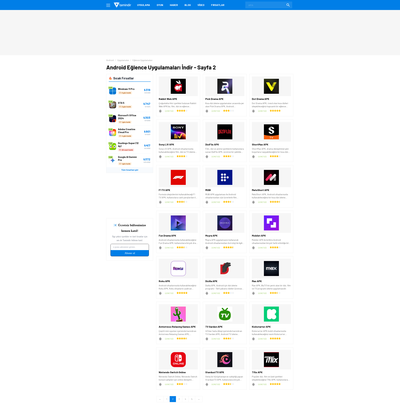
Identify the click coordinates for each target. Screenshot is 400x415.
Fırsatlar (217, 4)
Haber (174, 4)
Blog (188, 4)
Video (201, 4)
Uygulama (143, 4)
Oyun (160, 4)
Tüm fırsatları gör (129, 170)
